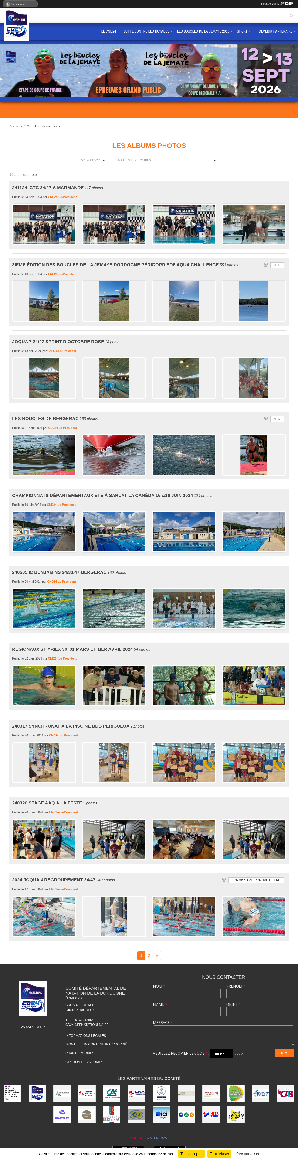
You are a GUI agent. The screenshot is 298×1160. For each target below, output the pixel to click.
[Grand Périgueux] (261, 1093)
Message (163, 1022)
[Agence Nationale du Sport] (87, 1093)
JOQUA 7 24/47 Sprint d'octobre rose (58, 341)
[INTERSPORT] (211, 1114)
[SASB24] (136, 1114)
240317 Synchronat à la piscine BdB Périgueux (70, 726)
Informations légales (85, 1035)
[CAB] (285, 1093)
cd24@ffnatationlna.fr (87, 1025)
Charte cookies (79, 1053)
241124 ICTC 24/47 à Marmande (48, 187)
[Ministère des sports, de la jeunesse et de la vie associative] (12, 1093)
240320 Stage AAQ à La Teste (47, 803)
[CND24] (37, 1093)
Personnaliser (247, 1154)
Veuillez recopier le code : (181, 1053)
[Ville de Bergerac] (112, 1114)
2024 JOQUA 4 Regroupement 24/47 (53, 879)
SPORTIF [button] (244, 31)
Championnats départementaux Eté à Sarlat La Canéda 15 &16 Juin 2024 (102, 495)
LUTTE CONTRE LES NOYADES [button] (146, 31)
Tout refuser (219, 1154)
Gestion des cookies (84, 1062)
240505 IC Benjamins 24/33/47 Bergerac (59, 572)
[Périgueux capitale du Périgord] (87, 1114)
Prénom (235, 986)
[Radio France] (161, 1114)
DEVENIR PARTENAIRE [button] (275, 31)
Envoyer (284, 1053)
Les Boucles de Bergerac (45, 418)
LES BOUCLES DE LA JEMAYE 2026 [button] (203, 31)
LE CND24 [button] (108, 31)
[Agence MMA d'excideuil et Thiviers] (186, 1114)
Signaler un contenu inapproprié (96, 1044)
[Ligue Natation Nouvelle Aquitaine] (136, 1093)
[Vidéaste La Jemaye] (236, 1114)
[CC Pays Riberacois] (236, 1093)
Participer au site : (271, 3)
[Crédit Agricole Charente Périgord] (112, 1093)
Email (160, 1004)
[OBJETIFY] (62, 1114)
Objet (233, 1004)
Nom (159, 986)
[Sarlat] (186, 1093)
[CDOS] (161, 1093)
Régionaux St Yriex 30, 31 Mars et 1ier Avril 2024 (72, 649)
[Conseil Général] (211, 1093)
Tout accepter (191, 1154)
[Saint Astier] (62, 1093)
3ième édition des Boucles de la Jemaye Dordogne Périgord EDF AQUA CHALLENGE (115, 264)
